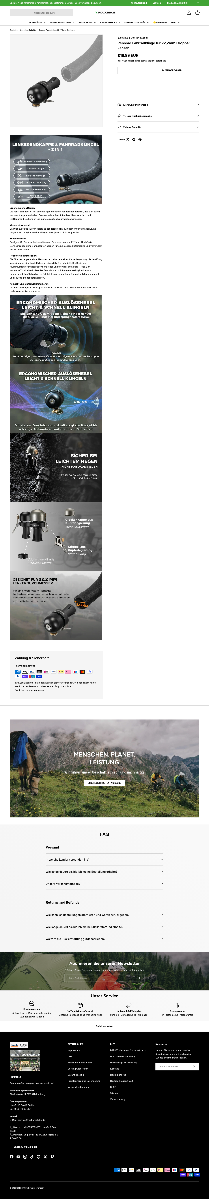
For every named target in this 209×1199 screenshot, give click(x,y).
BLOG (113, 1086)
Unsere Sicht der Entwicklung (104, 783)
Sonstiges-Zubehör (28, 30)
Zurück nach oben (104, 1026)
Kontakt (114, 1068)
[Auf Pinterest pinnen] (140, 139)
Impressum (74, 1050)
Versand (132, 60)
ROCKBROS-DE (22, 1188)
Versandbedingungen (90, 3)
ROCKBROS (123, 38)
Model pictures (118, 1074)
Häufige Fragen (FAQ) (121, 1080)
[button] (158, 79)
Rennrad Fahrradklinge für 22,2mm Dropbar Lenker (57, 30)
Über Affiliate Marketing (123, 1056)
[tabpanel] (56, 389)
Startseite (13, 30)
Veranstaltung (117, 1099)
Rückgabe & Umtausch (80, 1062)
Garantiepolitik (76, 1074)
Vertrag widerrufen (25, 1147)
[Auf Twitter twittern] (128, 139)
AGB (70, 1056)
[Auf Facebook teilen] (134, 139)
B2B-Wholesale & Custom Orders (128, 1050)
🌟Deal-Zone (160, 22)
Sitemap (114, 1093)
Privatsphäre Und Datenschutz (84, 1080)
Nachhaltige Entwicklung (123, 1062)
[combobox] (41, 12)
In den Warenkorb (172, 70)
